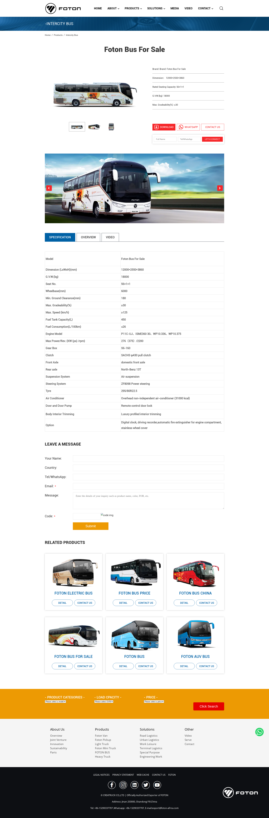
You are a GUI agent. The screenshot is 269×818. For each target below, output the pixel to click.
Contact (204, 8)
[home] (63, 8)
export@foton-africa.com (165, 808)
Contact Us (84, 602)
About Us (57, 729)
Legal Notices (101, 774)
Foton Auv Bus (195, 656)
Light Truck (102, 744)
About (112, 8)
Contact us (212, 127)
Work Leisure (148, 744)
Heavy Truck (102, 756)
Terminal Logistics (151, 748)
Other (189, 729)
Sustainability (58, 748)
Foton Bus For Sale (73, 656)
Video (189, 8)
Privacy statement (123, 774)
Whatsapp (191, 127)
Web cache (143, 774)
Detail (62, 602)
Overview (56, 735)
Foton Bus (134, 656)
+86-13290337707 (103, 808)
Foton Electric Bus (74, 593)
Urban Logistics (149, 740)
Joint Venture (58, 740)
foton (172, 774)
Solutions (154, 8)
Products (132, 8)
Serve (188, 740)
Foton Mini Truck (105, 748)
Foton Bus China (195, 593)
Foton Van (101, 735)
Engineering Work (151, 756)
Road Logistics (148, 735)
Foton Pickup (103, 740)
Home (98, 8)
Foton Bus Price (134, 593)
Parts (53, 752)
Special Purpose (150, 752)
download (167, 127)
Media (175, 8)
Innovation (57, 744)
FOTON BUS (102, 752)
